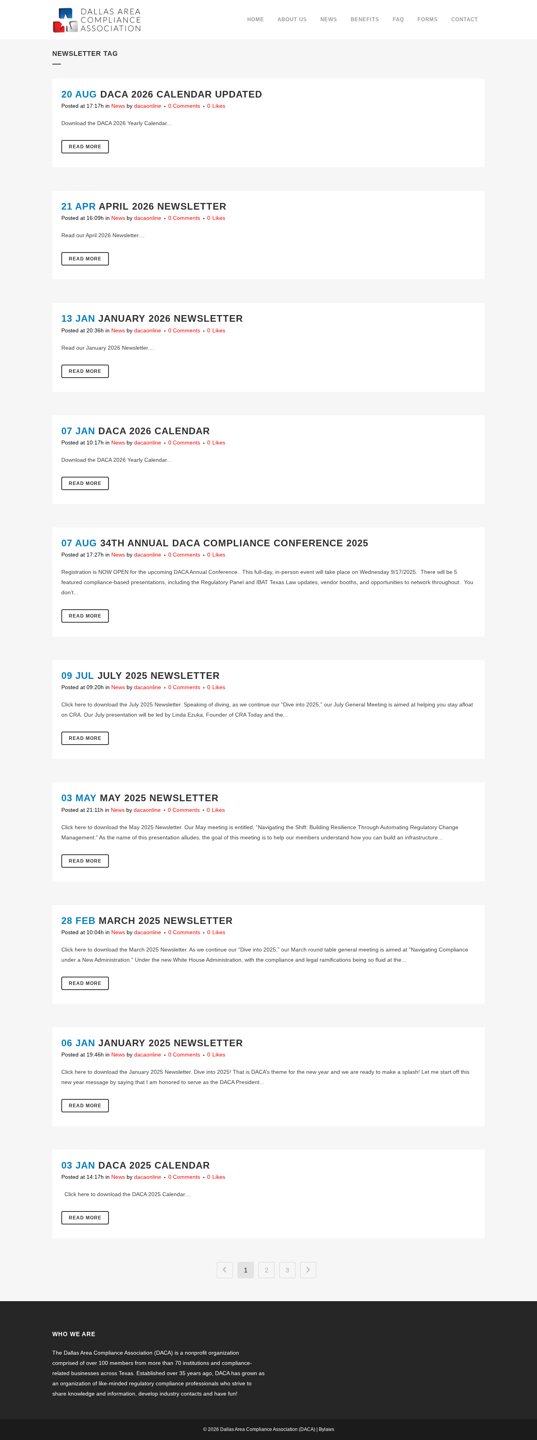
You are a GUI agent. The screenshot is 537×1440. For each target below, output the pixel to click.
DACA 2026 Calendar (154, 431)
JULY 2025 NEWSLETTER (158, 675)
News (118, 106)
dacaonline (147, 106)
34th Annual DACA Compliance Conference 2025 (234, 543)
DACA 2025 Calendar (154, 1165)
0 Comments (184, 106)
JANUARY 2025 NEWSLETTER (170, 1043)
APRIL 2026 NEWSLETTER (162, 206)
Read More (85, 146)
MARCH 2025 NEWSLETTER (166, 920)
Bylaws (326, 1429)
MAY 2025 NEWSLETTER (159, 798)
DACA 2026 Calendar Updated (181, 94)
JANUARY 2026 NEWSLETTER (170, 318)
